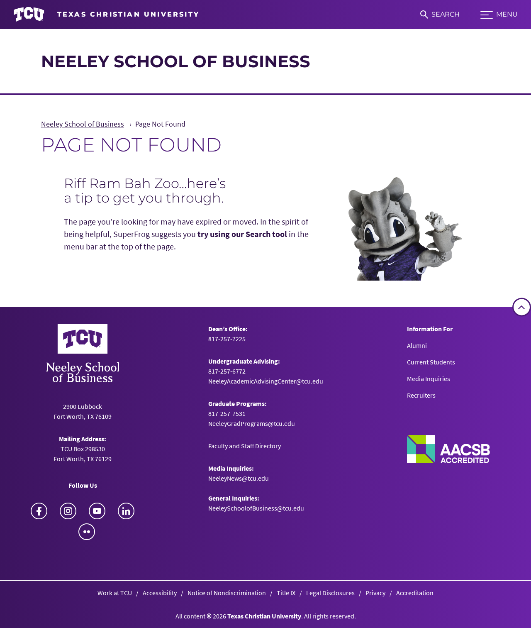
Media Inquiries (428, 378)
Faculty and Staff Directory (244, 446)
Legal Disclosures (330, 593)
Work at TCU (114, 593)
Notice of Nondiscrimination (227, 593)
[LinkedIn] (126, 511)
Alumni (417, 345)
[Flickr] (86, 531)
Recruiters (421, 395)
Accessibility (160, 593)
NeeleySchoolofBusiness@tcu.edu (256, 508)
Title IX (286, 593)
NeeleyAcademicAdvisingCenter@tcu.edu (265, 381)
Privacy (375, 593)
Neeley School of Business (175, 61)
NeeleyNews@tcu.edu (238, 478)
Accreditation (415, 593)
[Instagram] (68, 511)
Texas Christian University (264, 616)
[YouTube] (97, 511)
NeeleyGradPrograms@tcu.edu (251, 423)
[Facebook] (39, 511)
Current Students (431, 362)
